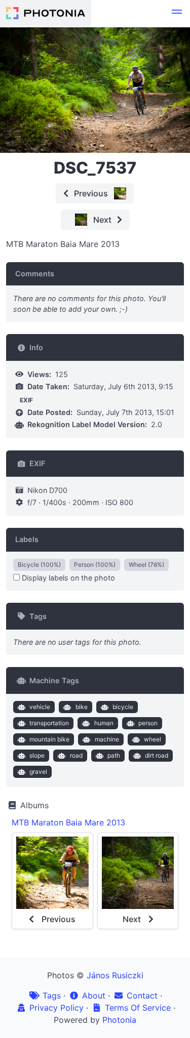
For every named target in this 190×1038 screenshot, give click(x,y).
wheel (152, 739)
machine (107, 739)
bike (81, 707)
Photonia (119, 1020)
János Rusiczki (115, 975)
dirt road (156, 755)
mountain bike (49, 739)
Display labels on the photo (67, 577)
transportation (49, 723)
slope (37, 755)
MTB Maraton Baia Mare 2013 (68, 822)
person (148, 723)
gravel (38, 771)
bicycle (122, 707)
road (76, 755)
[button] (177, 13)
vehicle (39, 707)
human (103, 723)
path (113, 755)
